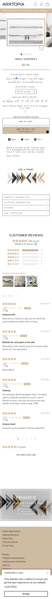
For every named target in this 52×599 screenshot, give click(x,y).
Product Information (17, 197)
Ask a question (13, 213)
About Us (6, 565)
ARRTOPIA (13, 4)
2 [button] (22, 438)
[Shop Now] (26, 505)
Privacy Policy (8, 545)
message (17, 150)
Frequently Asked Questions (13, 558)
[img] (9, 304)
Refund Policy (7, 538)
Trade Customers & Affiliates (13, 561)
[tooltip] (47, 132)
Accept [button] (26, 594)
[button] (26, 130)
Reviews (5, 554)
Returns (9, 208)
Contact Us (6, 569)
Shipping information (17, 202)
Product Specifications (11, 531)
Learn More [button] (11, 586)
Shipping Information (10, 535)
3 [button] (27, 438)
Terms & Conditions (10, 542)
